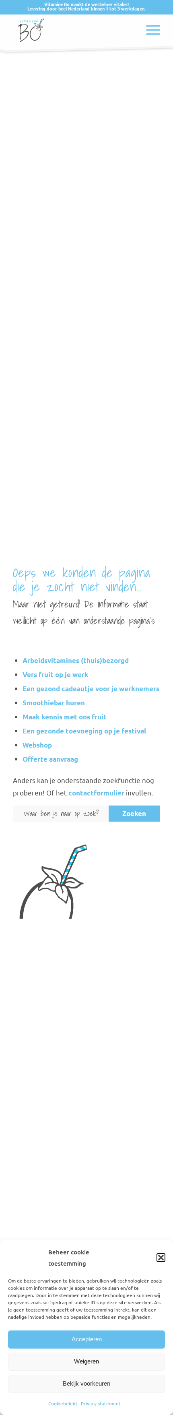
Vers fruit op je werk (56, 674)
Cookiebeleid (62, 1403)
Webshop (37, 745)
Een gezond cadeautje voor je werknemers (91, 688)
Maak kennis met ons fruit (65, 717)
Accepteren (87, 1339)
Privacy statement (101, 1403)
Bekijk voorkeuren (86, 1383)
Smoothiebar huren (54, 702)
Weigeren (86, 1361)
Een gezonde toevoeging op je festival (84, 731)
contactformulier (96, 793)
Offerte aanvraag (50, 759)
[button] (161, 1258)
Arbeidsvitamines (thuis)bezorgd (76, 660)
